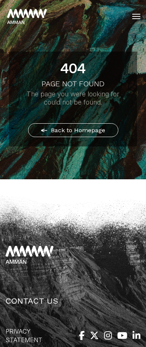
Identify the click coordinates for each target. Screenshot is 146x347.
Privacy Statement (24, 336)
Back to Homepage (77, 130)
